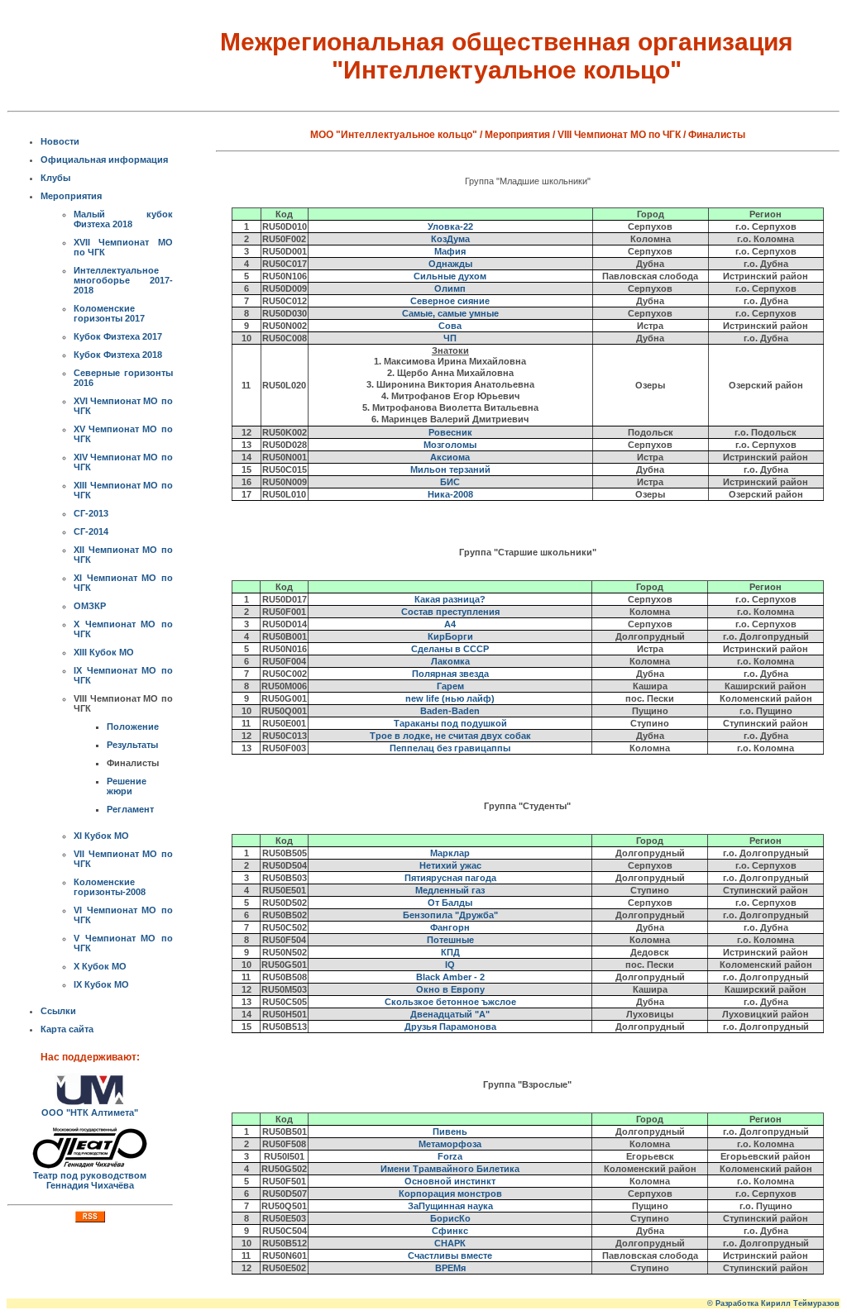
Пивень (450, 1131)
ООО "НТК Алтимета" (89, 1112)
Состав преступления (450, 612)
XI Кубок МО (101, 836)
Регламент (130, 809)
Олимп (450, 288)
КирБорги (450, 636)
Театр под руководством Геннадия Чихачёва (89, 1180)
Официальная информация (104, 159)
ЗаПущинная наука (450, 1206)
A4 (450, 624)
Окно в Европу (450, 989)
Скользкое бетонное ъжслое (450, 1002)
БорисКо (450, 1218)
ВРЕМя (450, 1268)
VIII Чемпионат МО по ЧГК (619, 135)
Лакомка (450, 661)
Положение (133, 726)
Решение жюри (126, 786)
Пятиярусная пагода (450, 878)
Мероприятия (71, 196)
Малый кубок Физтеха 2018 (123, 219)
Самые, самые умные (450, 313)
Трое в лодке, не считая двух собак (450, 736)
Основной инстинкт (449, 1181)
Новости (60, 141)
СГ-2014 (91, 531)
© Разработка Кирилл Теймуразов (773, 1303)
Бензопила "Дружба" (450, 915)
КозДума (450, 239)
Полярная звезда (450, 674)
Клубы (55, 178)
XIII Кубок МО (104, 652)
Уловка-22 (450, 226)
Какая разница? (450, 599)
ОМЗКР (90, 606)
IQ (450, 965)
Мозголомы (450, 445)
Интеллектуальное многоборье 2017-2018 (123, 280)
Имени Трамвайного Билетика (449, 1169)
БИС (450, 482)
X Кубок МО (100, 966)
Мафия (450, 251)
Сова (450, 326)
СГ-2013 (91, 513)
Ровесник (450, 432)
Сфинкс (450, 1231)
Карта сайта (67, 1029)
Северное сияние (450, 301)
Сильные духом (450, 276)
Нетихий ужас (450, 865)
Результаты (132, 745)
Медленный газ (450, 890)
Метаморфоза (450, 1144)
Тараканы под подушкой (450, 723)
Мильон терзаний (450, 469)
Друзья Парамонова (450, 1027)
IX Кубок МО (101, 984)
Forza (450, 1156)
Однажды (450, 264)
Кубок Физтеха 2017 (118, 336)
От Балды (450, 903)
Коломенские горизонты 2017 (109, 313)
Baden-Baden (450, 711)
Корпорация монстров (450, 1193)
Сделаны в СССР (450, 649)
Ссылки (58, 1011)
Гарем (450, 686)
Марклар (450, 853)
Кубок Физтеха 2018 (118, 355)
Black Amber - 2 (450, 977)
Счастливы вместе (450, 1255)
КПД (450, 952)
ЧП (450, 338)
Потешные (450, 940)
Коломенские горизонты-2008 (110, 887)
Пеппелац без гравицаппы (450, 748)
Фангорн (450, 927)
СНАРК (450, 1243)
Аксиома (450, 457)
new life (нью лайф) (450, 698)
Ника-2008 (450, 494)
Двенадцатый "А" (450, 1014)
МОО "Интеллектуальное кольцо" (393, 135)
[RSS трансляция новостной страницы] (90, 1219)
